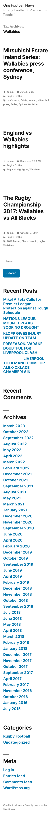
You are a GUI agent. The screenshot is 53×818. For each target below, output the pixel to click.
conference (13, 100)
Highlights (22, 169)
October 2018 (15, 600)
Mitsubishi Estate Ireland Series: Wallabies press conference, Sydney (25, 63)
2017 (9, 241)
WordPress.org (16, 788)
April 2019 (12, 576)
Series (14, 104)
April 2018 (12, 630)
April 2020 (13, 540)
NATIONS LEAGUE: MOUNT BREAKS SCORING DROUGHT (21, 323)
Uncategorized (16, 742)
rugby (42, 241)
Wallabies (33, 104)
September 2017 (18, 672)
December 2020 (18, 516)
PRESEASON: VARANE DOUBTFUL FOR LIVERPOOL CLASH (23, 348)
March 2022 (14, 462)
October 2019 (15, 558)
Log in (8, 770)
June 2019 (12, 570)
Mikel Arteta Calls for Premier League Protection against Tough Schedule (25, 306)
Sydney (23, 104)
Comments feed (17, 782)
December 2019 (17, 552)
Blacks (16, 241)
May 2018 (12, 624)
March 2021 (13, 504)
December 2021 (17, 474)
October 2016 (15, 696)
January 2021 (15, 510)
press (6, 104)
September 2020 (18, 528)
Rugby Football (15, 96)
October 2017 (15, 666)
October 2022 (15, 432)
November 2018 (17, 594)
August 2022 (15, 444)
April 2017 (12, 678)
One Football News (19, 5)
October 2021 (15, 480)
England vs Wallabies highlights (17, 139)
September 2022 (18, 438)
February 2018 (16, 642)
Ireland (32, 100)
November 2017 (17, 660)
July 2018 (12, 612)
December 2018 (17, 588)
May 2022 (12, 450)
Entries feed (14, 776)
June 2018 (12, 618)
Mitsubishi (43, 100)
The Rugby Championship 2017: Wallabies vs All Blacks (23, 208)
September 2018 (18, 606)
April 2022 (12, 456)
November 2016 (17, 690)
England (11, 169)
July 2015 (12, 708)
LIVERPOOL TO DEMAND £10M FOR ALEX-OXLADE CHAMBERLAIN (24, 365)
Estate (23, 100)
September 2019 (18, 564)
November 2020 (18, 522)
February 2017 (16, 684)
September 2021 (18, 486)
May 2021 (12, 498)
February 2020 (16, 546)
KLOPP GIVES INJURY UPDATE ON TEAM (22, 335)
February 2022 (16, 468)
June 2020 (13, 534)
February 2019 (16, 582)
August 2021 (14, 492)
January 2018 (15, 648)
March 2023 (14, 426)
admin (10, 92)
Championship (29, 241)
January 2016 (15, 702)
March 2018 (13, 636)
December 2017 (17, 654)
